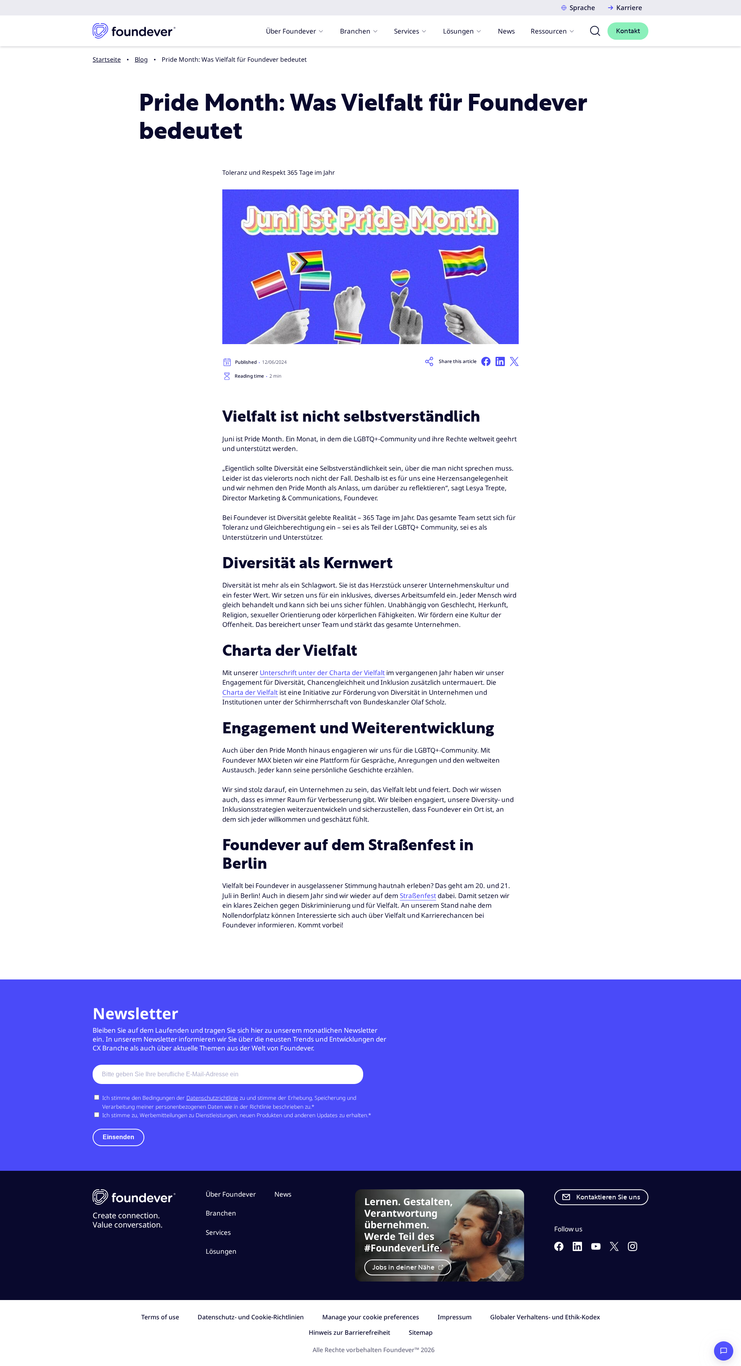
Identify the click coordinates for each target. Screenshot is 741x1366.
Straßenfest (418, 895)
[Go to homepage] (134, 31)
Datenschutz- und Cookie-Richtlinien (251, 1317)
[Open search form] (595, 31)
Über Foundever (291, 31)
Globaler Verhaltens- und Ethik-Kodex (545, 1317)
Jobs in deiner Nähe (404, 1267)
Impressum (455, 1317)
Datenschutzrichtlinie (212, 1097)
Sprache (582, 7)
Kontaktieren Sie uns (608, 1197)
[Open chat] (723, 1351)
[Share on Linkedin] (500, 361)
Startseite (107, 59)
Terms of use (160, 1317)
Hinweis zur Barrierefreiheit (349, 1332)
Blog (141, 59)
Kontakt (628, 31)
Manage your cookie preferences (370, 1317)
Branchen (355, 31)
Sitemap (421, 1332)
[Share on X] (514, 361)
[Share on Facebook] (486, 361)
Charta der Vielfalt (250, 692)
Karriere (629, 7)
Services (406, 31)
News (506, 31)
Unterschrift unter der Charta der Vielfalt (322, 672)
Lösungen (458, 31)
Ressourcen (549, 31)
